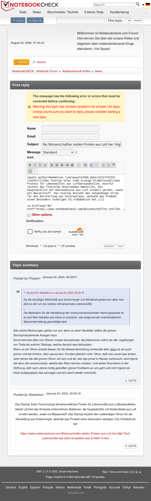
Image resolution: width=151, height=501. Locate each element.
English (23, 487)
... (146, 12)
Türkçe (126, 487)
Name (31, 128)
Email (31, 136)
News (37, 12)
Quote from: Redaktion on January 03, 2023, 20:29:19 (55, 292)
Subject (33, 144)
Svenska (138, 487)
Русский (114, 487)
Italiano (60, 487)
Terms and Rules (119, 472)
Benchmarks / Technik (62, 12)
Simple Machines (68, 471)
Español (35, 487)
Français (48, 487)
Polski (87, 487)
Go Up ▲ (136, 472)
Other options (42, 214)
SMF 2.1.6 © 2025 (46, 471)
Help (104, 472)
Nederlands (74, 487)
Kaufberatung (119, 12)
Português (100, 487)
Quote (132, 380)
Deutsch (11, 487)
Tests (22, 12)
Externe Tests (94, 12)
